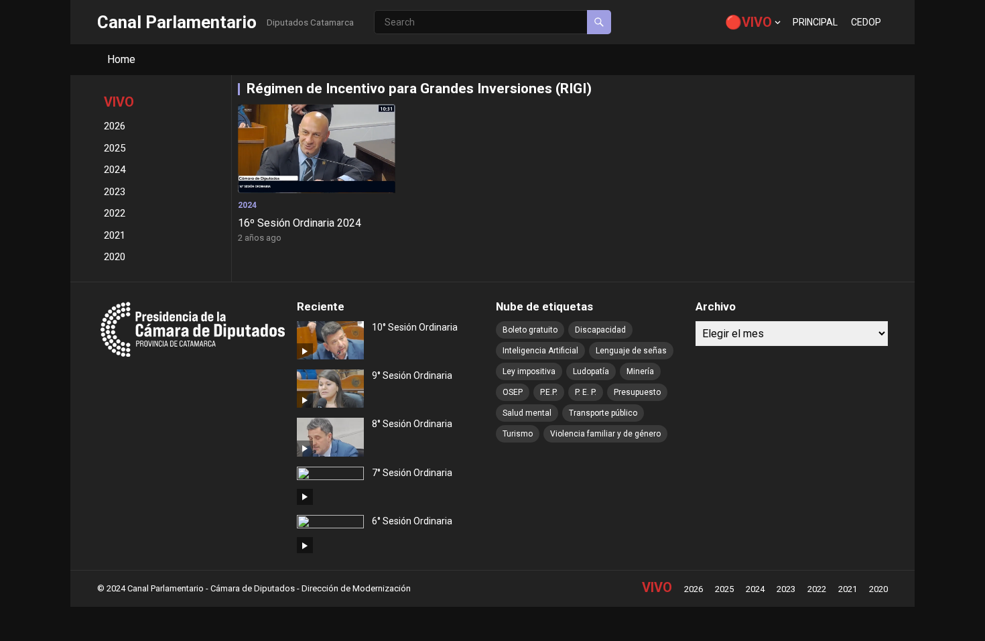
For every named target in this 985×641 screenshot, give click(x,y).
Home (121, 59)
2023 (114, 192)
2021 (114, 235)
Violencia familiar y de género (605, 434)
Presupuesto (637, 392)
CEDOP (866, 22)
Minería (640, 371)
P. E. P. (585, 392)
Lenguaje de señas (631, 350)
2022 (114, 213)
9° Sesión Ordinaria (412, 375)
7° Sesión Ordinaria (412, 472)
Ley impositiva (529, 371)
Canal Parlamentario (177, 22)
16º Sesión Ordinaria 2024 (299, 223)
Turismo (518, 434)
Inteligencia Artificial (540, 350)
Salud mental (527, 413)
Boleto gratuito (530, 330)
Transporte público (603, 413)
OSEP (513, 392)
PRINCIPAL (815, 22)
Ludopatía (591, 371)
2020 (114, 257)
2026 (114, 126)
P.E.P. (548, 392)
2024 (114, 170)
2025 (114, 148)
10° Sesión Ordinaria (415, 327)
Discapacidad (600, 330)
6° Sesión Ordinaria (412, 521)
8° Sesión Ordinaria (412, 423)
